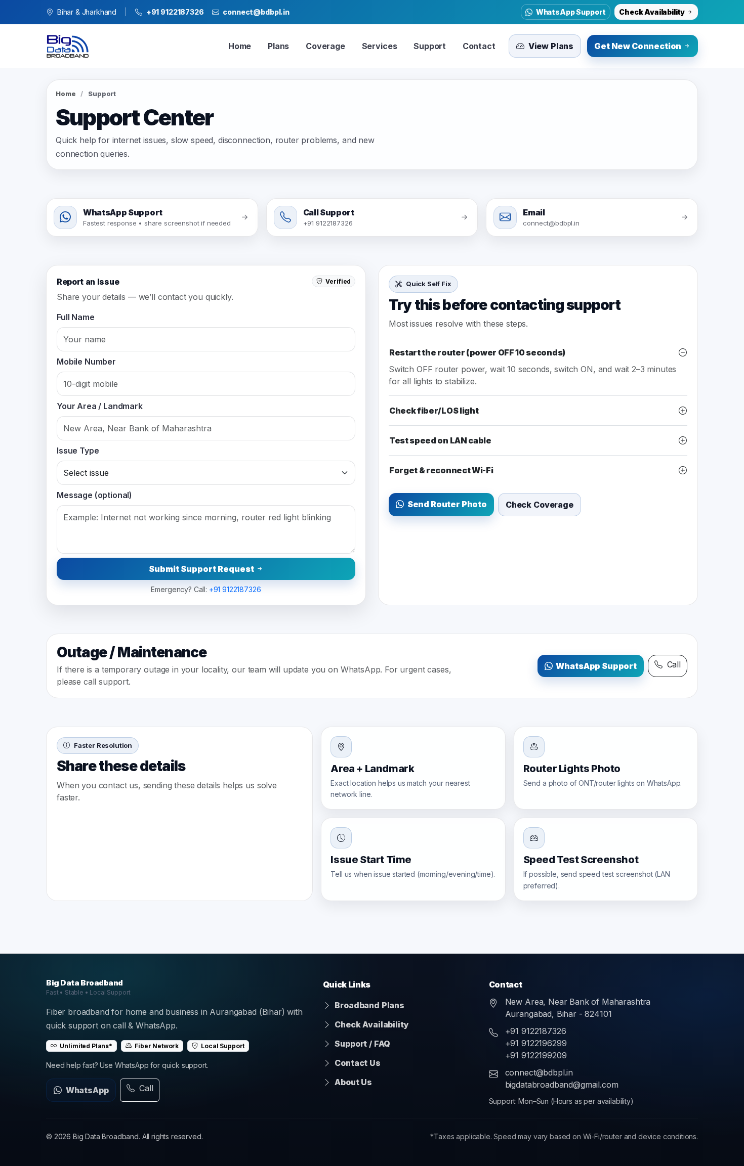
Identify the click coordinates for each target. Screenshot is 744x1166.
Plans (278, 46)
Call (673, 664)
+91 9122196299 (536, 1043)
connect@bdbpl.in (256, 12)
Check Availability (652, 12)
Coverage (325, 46)
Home (239, 46)
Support (430, 46)
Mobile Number (86, 361)
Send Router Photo (446, 504)
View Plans (549, 46)
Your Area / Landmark (100, 406)
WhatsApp (86, 1090)
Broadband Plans (368, 1005)
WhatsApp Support (570, 12)
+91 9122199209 (536, 1055)
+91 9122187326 (175, 12)
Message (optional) (94, 495)
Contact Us (357, 1063)
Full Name (76, 317)
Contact (479, 46)
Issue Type (78, 450)
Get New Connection (638, 46)
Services (379, 46)
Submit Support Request (202, 569)
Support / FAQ (362, 1044)
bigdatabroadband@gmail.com (561, 1085)
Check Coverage (539, 505)
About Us (352, 1082)
